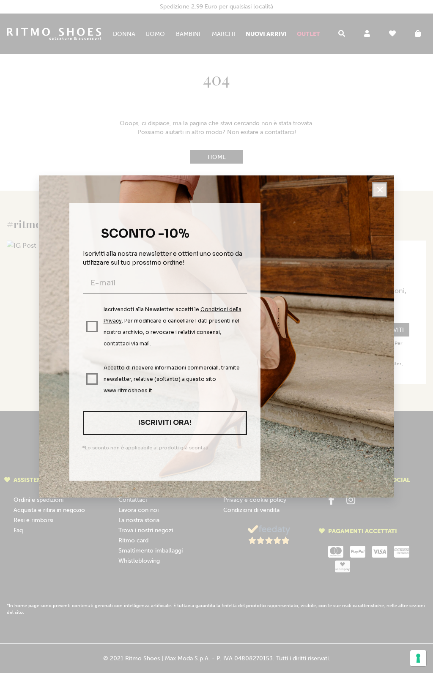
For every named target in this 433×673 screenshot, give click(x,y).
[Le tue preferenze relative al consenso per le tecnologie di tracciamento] (418, 658)
